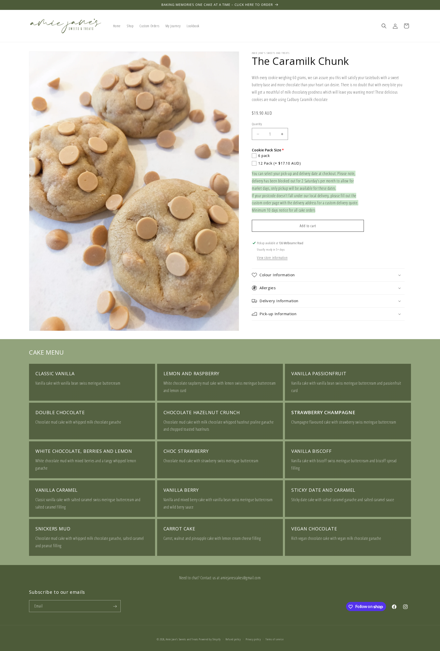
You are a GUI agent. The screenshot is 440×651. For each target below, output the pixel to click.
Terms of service (274, 639)
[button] (384, 26)
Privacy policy (253, 639)
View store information (272, 257)
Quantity (257, 124)
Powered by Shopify (210, 639)
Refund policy (233, 639)
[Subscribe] (114, 606)
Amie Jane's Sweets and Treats (182, 639)
